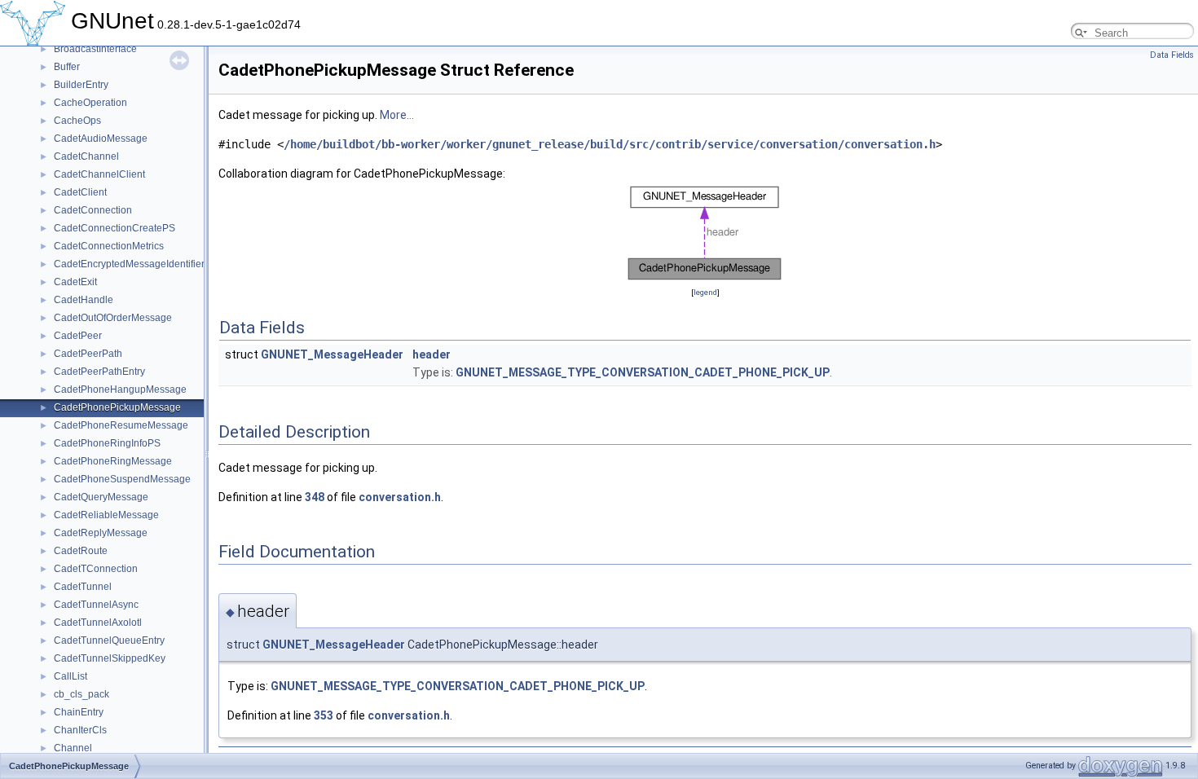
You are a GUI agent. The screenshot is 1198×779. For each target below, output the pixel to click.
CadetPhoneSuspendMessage (122, 479)
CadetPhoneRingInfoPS (107, 443)
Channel (73, 748)
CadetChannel (86, 156)
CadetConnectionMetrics (109, 246)
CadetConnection (93, 210)
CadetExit (75, 282)
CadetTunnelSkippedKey (109, 658)
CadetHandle (83, 300)
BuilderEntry (81, 84)
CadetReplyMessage (101, 533)
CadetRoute (81, 551)
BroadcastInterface (95, 49)
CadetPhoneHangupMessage (120, 389)
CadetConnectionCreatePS (114, 228)
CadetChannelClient (99, 174)
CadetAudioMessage (101, 138)
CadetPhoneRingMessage (113, 461)
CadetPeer (78, 335)
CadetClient (80, 192)
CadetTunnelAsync (96, 604)
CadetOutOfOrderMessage (113, 317)
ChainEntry (79, 712)
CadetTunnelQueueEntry (109, 640)
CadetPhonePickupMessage (117, 407)
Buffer (67, 67)
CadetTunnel (83, 586)
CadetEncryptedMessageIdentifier (129, 264)
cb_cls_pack (81, 694)
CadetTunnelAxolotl (98, 622)
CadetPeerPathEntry (99, 371)
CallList (70, 676)
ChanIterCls (80, 730)
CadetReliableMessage (106, 515)
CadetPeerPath (88, 353)
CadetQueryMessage (101, 497)
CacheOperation (90, 102)
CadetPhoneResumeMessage (121, 425)
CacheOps (77, 120)
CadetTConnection (96, 568)
